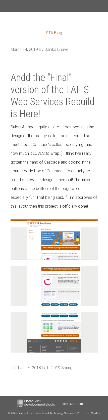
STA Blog (54, 32)
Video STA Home (73, 404)
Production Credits (88, 413)
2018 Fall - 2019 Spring (52, 367)
